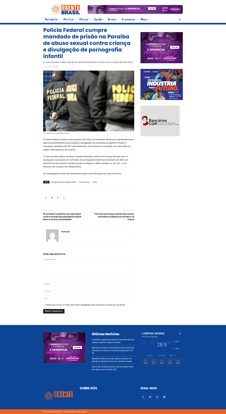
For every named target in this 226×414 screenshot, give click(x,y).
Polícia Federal (84, 182)
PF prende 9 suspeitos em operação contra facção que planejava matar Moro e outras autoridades (62, 217)
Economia (128, 19)
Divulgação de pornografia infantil (63, 182)
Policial (83, 19)
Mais (144, 19)
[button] (180, 20)
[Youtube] (164, 397)
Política (68, 19)
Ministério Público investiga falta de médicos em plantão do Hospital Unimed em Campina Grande (112, 360)
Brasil (112, 19)
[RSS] (157, 397)
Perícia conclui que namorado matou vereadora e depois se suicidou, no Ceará (114, 217)
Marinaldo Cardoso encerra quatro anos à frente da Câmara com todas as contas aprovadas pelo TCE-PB (113, 350)
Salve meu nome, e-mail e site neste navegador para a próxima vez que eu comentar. (86, 305)
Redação (65, 231)
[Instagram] (150, 397)
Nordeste (51, 19)
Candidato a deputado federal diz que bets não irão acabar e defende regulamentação (113, 341)
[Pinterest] (57, 198)
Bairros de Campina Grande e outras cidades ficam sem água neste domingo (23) (113, 368)
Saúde (98, 19)
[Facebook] (45, 198)
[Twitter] (51, 198)
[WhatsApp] (63, 198)
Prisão (94, 182)
